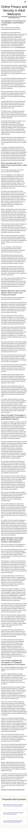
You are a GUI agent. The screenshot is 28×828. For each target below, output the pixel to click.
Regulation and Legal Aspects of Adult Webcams (12, 789)
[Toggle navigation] (25, 2)
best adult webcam (20, 47)
